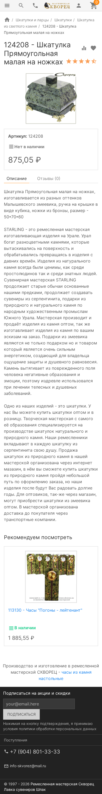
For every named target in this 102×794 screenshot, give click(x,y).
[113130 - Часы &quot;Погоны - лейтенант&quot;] (51, 576)
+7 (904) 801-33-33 (35, 752)
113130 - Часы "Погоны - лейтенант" (45, 610)
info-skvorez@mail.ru (28, 766)
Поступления (15, 740)
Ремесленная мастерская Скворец (62, 784)
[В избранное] (93, 48)
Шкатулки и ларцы (32, 20)
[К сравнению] (84, 48)
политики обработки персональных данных (58, 728)
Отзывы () (48, 178)
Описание (17, 178)
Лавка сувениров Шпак (25, 789)
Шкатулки (63, 20)
